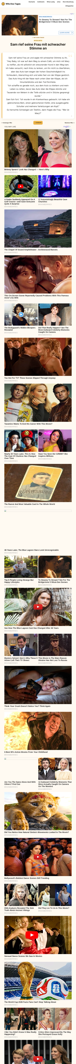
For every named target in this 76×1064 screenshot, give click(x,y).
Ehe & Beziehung (68, 2)
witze (58, 2)
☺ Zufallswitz (38, 122)
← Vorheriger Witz (7, 123)
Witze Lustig (51, 2)
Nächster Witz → (69, 123)
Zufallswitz (40, 2)
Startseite (32, 2)
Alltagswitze (69, 6)
